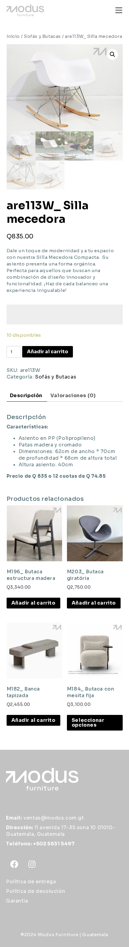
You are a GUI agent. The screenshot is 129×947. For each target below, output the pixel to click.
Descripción (26, 395)
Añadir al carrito (47, 351)
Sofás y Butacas (42, 36)
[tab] (26, 396)
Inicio (13, 36)
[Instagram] (32, 864)
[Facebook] (14, 864)
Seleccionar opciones (88, 722)
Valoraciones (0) (73, 395)
